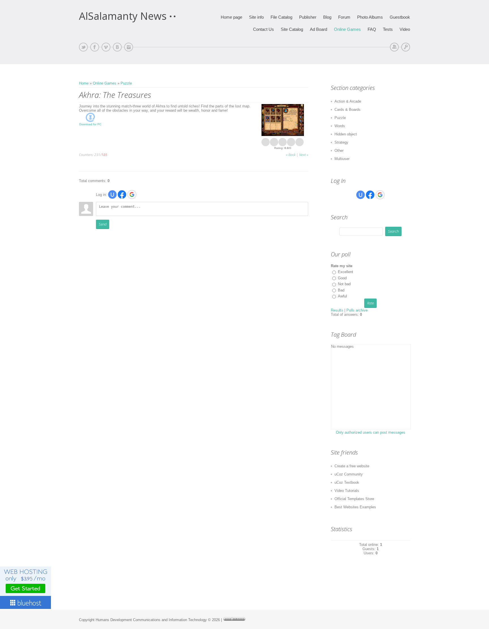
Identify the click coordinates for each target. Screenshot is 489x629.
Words (339, 126)
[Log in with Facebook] (122, 194)
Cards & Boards (347, 109)
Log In (405, 47)
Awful (342, 296)
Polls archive (357, 310)
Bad (341, 290)
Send (102, 224)
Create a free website (351, 466)
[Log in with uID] (112, 194)
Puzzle (126, 83)
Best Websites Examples (355, 507)
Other (339, 150)
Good (342, 278)
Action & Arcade (347, 101)
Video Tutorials (346, 490)
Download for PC (90, 124)
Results (337, 310)
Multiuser (341, 159)
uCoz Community (348, 474)
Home (84, 83)
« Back (290, 154)
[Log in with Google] (131, 194)
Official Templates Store (354, 499)
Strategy (341, 142)
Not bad (344, 284)
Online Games (104, 83)
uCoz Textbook (346, 482)
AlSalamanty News (123, 16)
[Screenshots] (282, 120)
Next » (303, 154)
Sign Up (394, 47)
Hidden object (345, 134)
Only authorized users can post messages (370, 432)
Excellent (345, 272)
